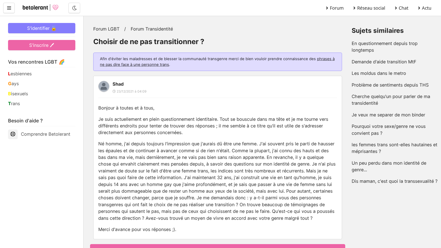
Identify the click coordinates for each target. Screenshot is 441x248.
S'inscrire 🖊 (41, 45)
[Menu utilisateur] (9, 8)
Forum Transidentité (152, 29)
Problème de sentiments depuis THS (390, 85)
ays (13, 83)
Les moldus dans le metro (379, 73)
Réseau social (371, 8)
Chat (403, 8)
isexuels (18, 93)
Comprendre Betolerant (45, 134)
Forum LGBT (106, 29)
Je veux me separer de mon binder (388, 115)
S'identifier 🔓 (42, 28)
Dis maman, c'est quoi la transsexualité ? (395, 181)
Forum (337, 8)
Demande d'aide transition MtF (384, 62)
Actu (426, 8)
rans (14, 103)
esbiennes (20, 73)
